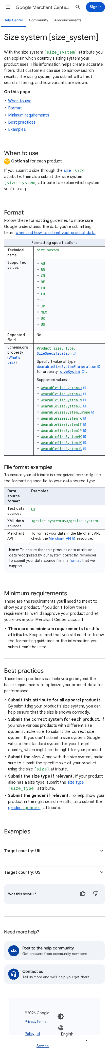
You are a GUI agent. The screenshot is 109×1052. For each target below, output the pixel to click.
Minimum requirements (28, 115)
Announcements (67, 20)
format (75, 560)
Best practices (22, 122)
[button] (8, 7)
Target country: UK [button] (22, 850)
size (75, 170)
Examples (17, 129)
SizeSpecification (54, 353)
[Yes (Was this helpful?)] (83, 894)
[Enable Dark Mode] (61, 1016)
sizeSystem (70, 372)
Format (15, 108)
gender (25, 807)
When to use (19, 101)
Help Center (13, 20)
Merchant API (60, 538)
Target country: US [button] (22, 872)
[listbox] (73, 1034)
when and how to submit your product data (55, 232)
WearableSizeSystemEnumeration (66, 367)
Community (38, 20)
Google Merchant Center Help (43, 7)
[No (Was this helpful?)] (96, 894)
